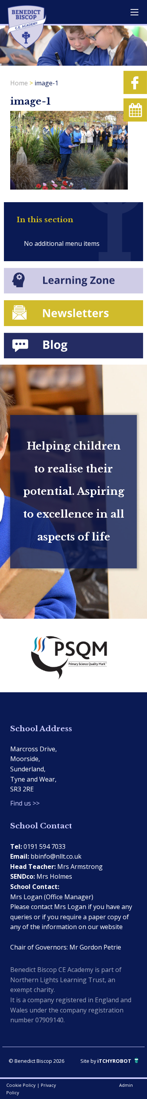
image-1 (46, 83)
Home (19, 83)
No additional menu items (62, 243)
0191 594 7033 (44, 846)
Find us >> (25, 803)
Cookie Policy (21, 1085)
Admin (126, 1085)
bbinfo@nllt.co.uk (56, 856)
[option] (73, 655)
